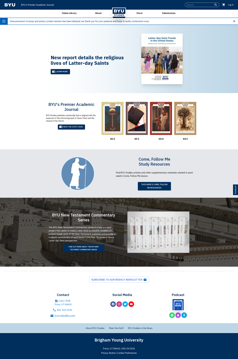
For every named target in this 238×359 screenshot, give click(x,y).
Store (139, 13)
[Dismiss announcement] (235, 21)
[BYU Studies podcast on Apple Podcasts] (178, 315)
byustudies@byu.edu (64, 315)
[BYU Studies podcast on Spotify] (172, 315)
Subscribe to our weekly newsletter (117, 279)
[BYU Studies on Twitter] (125, 304)
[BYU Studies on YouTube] (131, 304)
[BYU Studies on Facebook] (113, 304)
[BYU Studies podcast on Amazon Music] (184, 315)
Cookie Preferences (127, 353)
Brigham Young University (119, 340)
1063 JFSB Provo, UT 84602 (63, 302)
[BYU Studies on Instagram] (119, 304)
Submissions (168, 13)
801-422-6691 (64, 310)
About (98, 13)
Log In (231, 5)
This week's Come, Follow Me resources (154, 186)
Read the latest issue (73, 127)
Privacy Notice (108, 353)
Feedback (235, 190)
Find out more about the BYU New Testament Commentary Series (84, 248)
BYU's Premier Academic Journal (37, 4)
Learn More (62, 71)
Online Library (69, 13)
